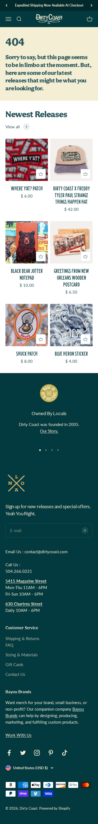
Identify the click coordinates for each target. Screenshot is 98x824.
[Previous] (6, 5)
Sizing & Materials (21, 654)
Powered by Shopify (54, 808)
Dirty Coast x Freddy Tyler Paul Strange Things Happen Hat (71, 195)
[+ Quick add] (41, 174)
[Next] (92, 5)
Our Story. (49, 430)
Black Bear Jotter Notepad (27, 274)
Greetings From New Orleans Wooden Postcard (71, 278)
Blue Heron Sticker (71, 354)
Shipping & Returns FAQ (22, 641)
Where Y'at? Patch (27, 188)
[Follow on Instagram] (37, 752)
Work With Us (18, 735)
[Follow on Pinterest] (50, 752)
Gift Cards (14, 664)
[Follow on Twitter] (23, 752)
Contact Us (15, 674)
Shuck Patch (27, 354)
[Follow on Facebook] (9, 752)
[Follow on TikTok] (64, 752)
